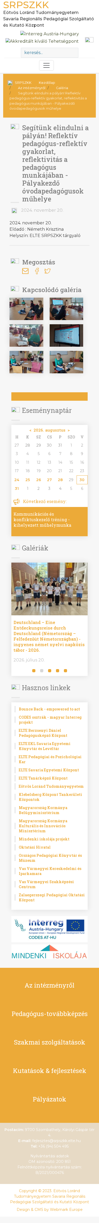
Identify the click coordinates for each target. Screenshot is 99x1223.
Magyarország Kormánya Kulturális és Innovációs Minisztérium (43, 825)
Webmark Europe (66, 1209)
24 (16, 479)
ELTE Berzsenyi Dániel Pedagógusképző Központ (43, 733)
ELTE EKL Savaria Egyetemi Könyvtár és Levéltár (44, 746)
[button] (16, 671)
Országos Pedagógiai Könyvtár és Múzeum (50, 858)
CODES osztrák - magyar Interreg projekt (50, 720)
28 (60, 479)
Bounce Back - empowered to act (49, 709)
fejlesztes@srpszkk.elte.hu (56, 1140)
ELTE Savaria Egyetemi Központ (49, 769)
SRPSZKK (23, 82)
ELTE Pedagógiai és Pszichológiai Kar (50, 759)
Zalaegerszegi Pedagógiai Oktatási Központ (52, 897)
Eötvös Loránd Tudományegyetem (51, 786)
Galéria (62, 88)
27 (49, 479)
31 (17, 488)
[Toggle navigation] (46, 65)
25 (27, 479)
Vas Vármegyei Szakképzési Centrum (46, 884)
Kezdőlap (47, 82)
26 (38, 479)
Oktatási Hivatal (35, 847)
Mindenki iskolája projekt (44, 839)
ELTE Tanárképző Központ (43, 778)
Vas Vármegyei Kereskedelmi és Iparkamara (50, 871)
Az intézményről (31, 88)
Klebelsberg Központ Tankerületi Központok (50, 797)
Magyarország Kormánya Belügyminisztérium (43, 810)
